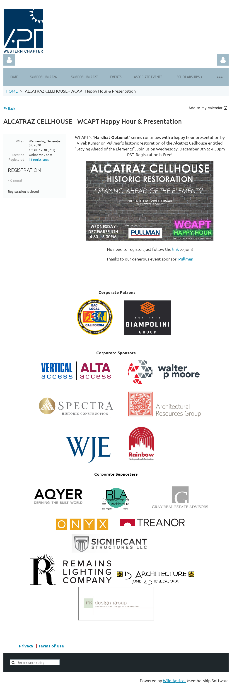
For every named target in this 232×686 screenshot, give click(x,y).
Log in (223, 60)
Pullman (185, 258)
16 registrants (39, 159)
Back (11, 108)
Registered (16, 159)
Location (18, 154)
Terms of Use (51, 645)
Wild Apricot (174, 680)
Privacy (26, 645)
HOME (12, 91)
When (20, 141)
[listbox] (208, 108)
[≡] (219, 77)
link (175, 249)
